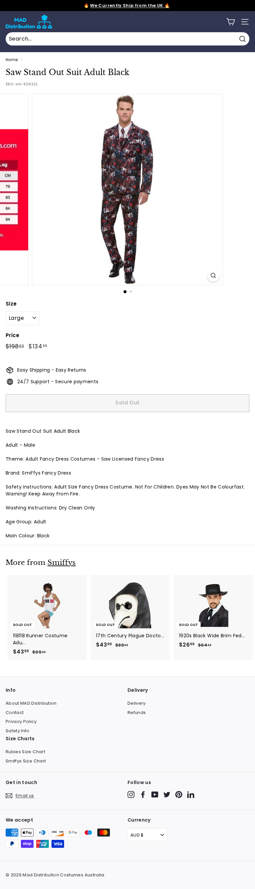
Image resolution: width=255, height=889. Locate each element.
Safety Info (18, 731)
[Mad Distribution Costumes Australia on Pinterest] (178, 794)
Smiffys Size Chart (26, 761)
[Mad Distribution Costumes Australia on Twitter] (166, 794)
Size (11, 303)
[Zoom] (213, 275)
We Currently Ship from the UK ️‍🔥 (130, 5)
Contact (15, 712)
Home (12, 59)
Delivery (137, 703)
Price (13, 335)
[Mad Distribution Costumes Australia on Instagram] (131, 794)
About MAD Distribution (31, 703)
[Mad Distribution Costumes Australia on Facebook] (142, 794)
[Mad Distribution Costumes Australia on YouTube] (154, 794)
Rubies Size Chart (25, 752)
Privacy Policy (21, 721)
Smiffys (61, 562)
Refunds (137, 712)
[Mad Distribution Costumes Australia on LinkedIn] (190, 794)
